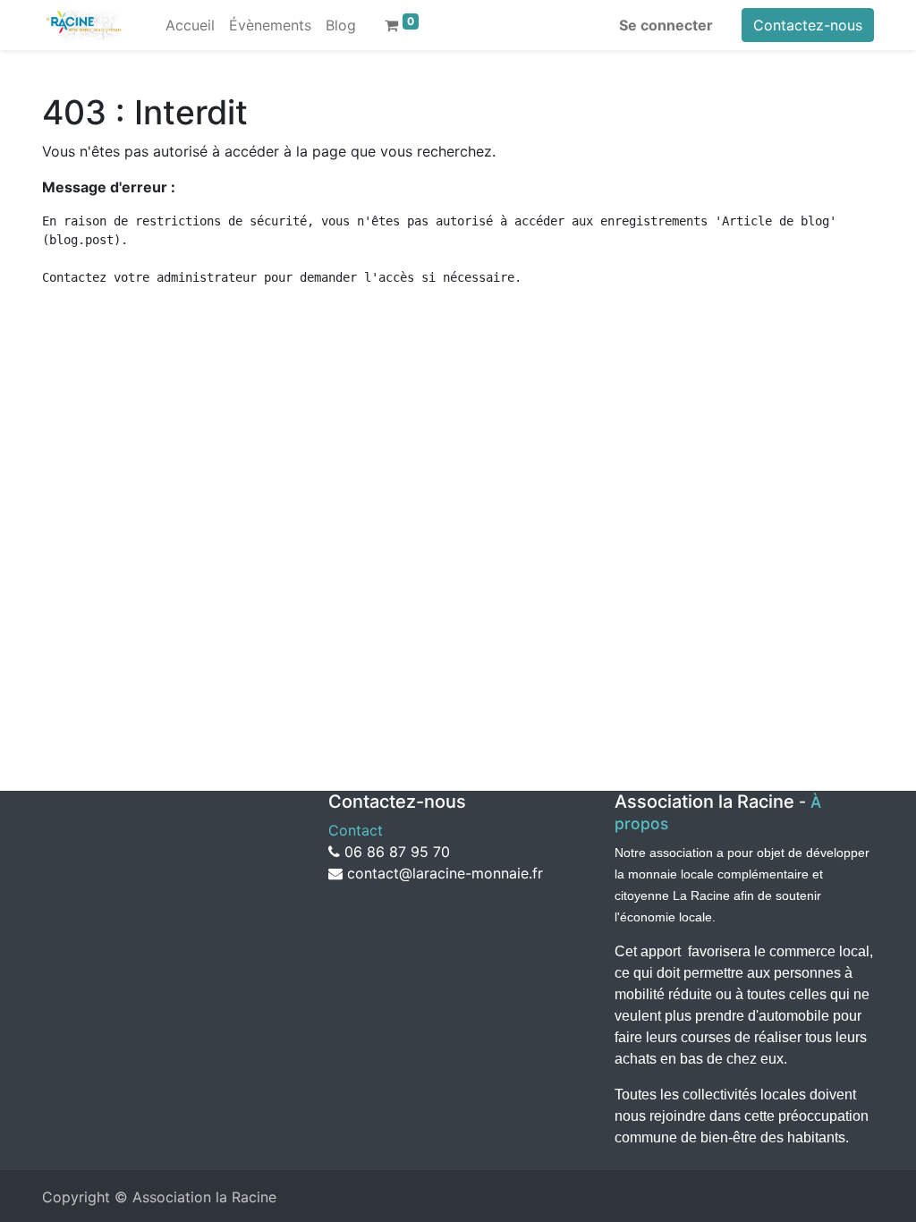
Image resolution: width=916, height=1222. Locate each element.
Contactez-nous (807, 25)
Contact (357, 830)
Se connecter (666, 25)
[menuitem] (190, 25)
